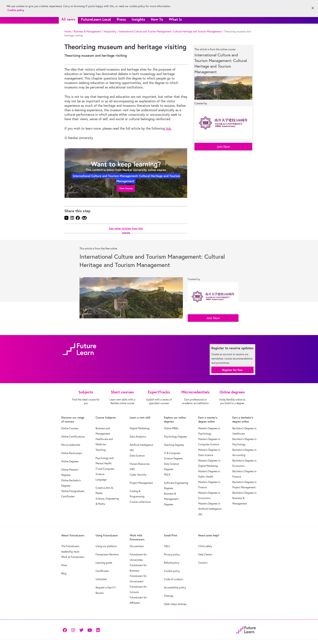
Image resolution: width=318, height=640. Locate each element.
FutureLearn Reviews (107, 554)
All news (68, 19)
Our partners (137, 546)
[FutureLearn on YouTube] (89, 629)
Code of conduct (173, 579)
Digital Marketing (139, 428)
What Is (175, 19)
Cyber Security (138, 474)
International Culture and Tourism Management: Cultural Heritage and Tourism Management (170, 31)
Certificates (102, 571)
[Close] (312, 8)
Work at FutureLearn (72, 557)
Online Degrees (70, 461)
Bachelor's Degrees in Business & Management (244, 498)
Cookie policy (172, 571)
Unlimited (101, 579)
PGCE (167, 474)
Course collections (140, 501)
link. (169, 128)
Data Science (137, 455)
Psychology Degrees (175, 436)
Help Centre (205, 554)
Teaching (101, 449)
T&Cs (167, 546)
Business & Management (87, 31)
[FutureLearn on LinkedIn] (98, 629)
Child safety (205, 546)
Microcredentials (70, 444)
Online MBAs (171, 428)
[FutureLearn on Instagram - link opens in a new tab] (73, 629)
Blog (63, 573)
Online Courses (69, 428)
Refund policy (171, 562)
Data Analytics (138, 436)
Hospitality (110, 31)
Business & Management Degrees (171, 499)
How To (157, 19)
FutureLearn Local (96, 19)
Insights (138, 19)
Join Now (223, 146)
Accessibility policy (175, 587)
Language (101, 479)
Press (121, 19)
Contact (203, 562)
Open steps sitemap (175, 604)
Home (67, 31)
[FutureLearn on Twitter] (81, 629)
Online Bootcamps (71, 453)
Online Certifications (73, 436)
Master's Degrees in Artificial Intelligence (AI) (210, 509)
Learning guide (104, 562)
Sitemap (168, 595)
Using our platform (106, 546)
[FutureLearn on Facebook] (65, 629)
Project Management (141, 482)
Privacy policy (172, 554)
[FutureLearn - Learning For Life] (246, 629)
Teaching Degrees (174, 444)
